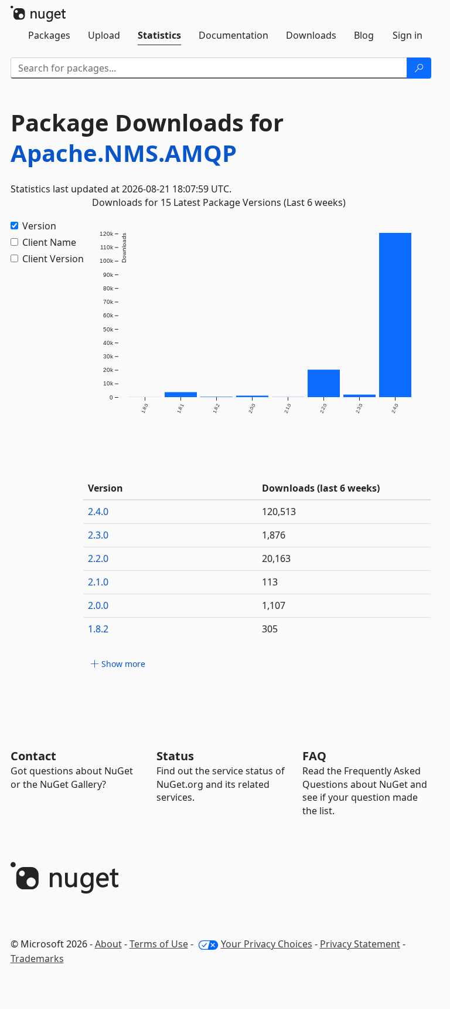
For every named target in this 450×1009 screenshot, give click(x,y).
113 (270, 581)
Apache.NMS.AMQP (124, 153)
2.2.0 (98, 558)
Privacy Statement (360, 943)
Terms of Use (158, 943)
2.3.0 (98, 535)
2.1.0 (98, 581)
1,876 (273, 535)
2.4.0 (98, 511)
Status (175, 756)
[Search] (419, 68)
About (108, 943)
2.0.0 (98, 605)
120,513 (279, 511)
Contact (33, 756)
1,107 (273, 605)
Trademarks (37, 958)
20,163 (276, 558)
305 (270, 628)
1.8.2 (98, 628)
